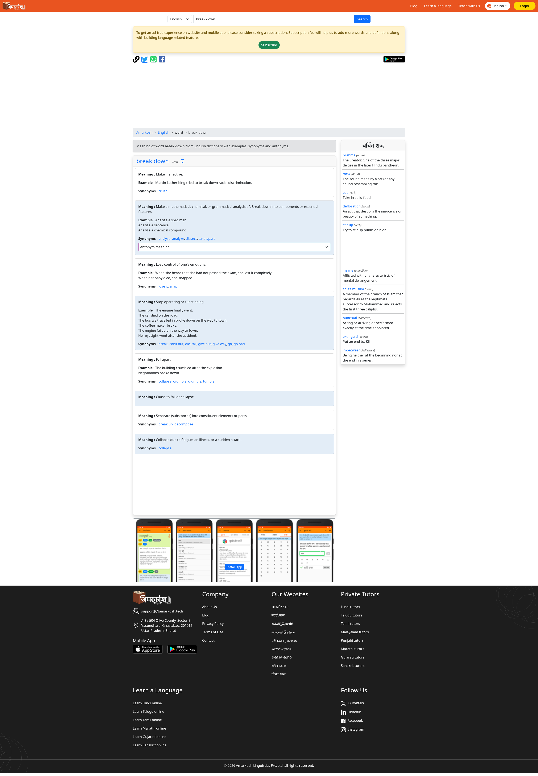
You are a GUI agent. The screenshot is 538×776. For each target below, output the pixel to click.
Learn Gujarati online (149, 736)
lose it (163, 286)
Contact (208, 640)
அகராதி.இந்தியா (283, 632)
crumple (194, 381)
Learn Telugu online (148, 711)
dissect (191, 238)
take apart (207, 238)
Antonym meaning (155, 247)
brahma (349, 155)
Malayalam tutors (355, 632)
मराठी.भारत (278, 615)
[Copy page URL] (137, 59)
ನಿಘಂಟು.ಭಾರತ (281, 649)
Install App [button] (234, 567)
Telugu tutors (351, 615)
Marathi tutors (352, 649)
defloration (352, 206)
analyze (178, 238)
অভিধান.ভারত (279, 665)
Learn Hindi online (147, 703)
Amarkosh (144, 132)
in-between (352, 350)
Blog (413, 6)
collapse (164, 381)
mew (347, 174)
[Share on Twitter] (145, 59)
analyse (164, 238)
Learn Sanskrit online (149, 745)
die (187, 344)
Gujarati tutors (352, 657)
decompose (183, 424)
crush (162, 191)
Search (362, 19)
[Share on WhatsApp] (154, 59)
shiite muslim (353, 289)
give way (219, 344)
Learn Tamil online (147, 720)
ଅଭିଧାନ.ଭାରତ (282, 657)
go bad (239, 344)
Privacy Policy (213, 623)
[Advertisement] (269, 95)
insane (348, 270)
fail (194, 344)
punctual (350, 317)
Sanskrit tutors (353, 665)
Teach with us (469, 6)
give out (204, 344)
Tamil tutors (350, 623)
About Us (209, 606)
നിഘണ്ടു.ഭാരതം (284, 640)
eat (345, 192)
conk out (176, 344)
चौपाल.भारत (279, 674)
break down (152, 161)
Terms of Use (212, 632)
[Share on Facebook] (162, 59)
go (230, 344)
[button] (148, 550)
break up (165, 424)
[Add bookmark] (182, 161)
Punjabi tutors (352, 640)
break (163, 344)
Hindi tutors (350, 606)
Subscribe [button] (269, 45)
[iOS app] (147, 649)
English (163, 132)
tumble (208, 381)
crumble (179, 381)
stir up (348, 225)
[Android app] (182, 649)
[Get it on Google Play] (394, 59)
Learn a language (438, 6)
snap (173, 286)
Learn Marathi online (149, 728)
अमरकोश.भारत (280, 606)
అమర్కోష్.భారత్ (282, 623)
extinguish (351, 336)
